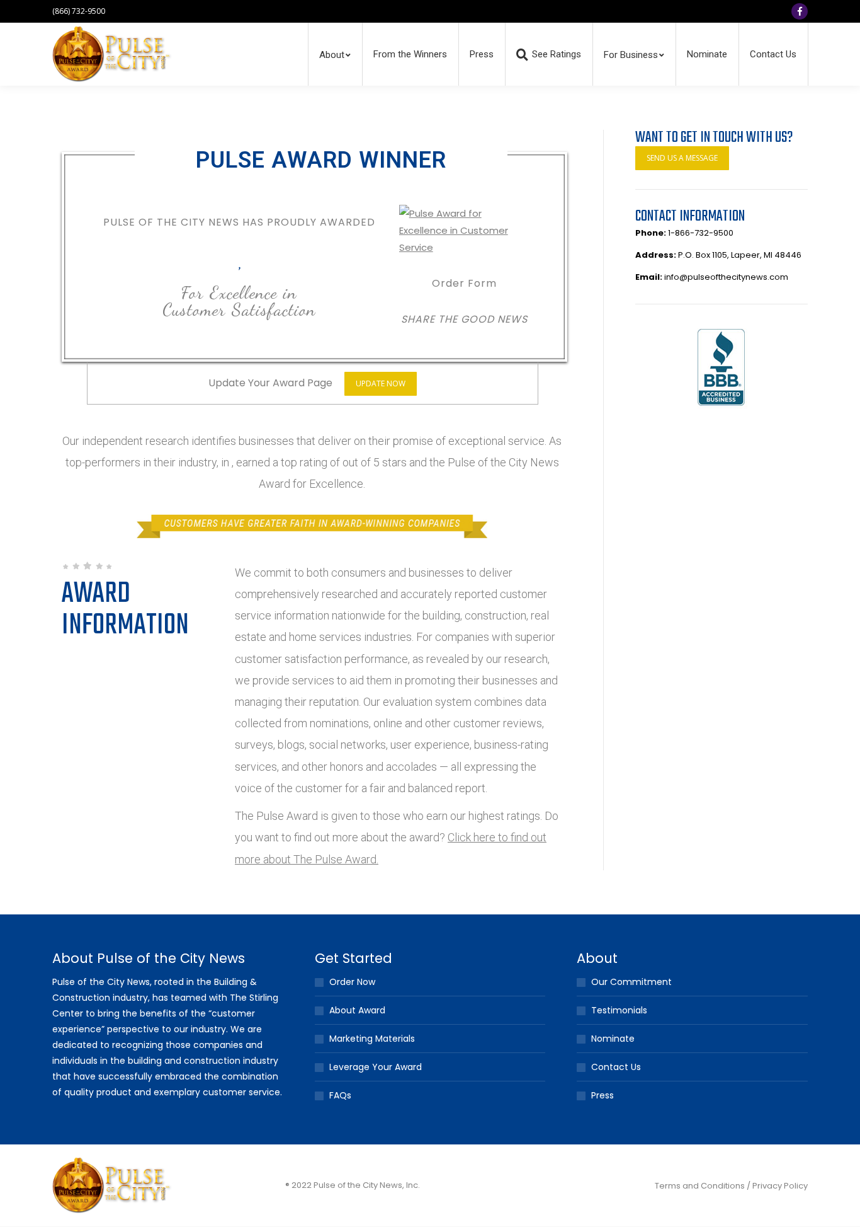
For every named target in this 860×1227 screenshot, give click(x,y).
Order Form (464, 283)
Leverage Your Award (375, 1067)
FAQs (340, 1095)
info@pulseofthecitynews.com (726, 277)
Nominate (613, 1038)
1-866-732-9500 (700, 233)
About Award (357, 1010)
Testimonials (619, 1010)
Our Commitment (631, 982)
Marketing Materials (372, 1038)
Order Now (352, 982)
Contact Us (616, 1067)
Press (602, 1095)
